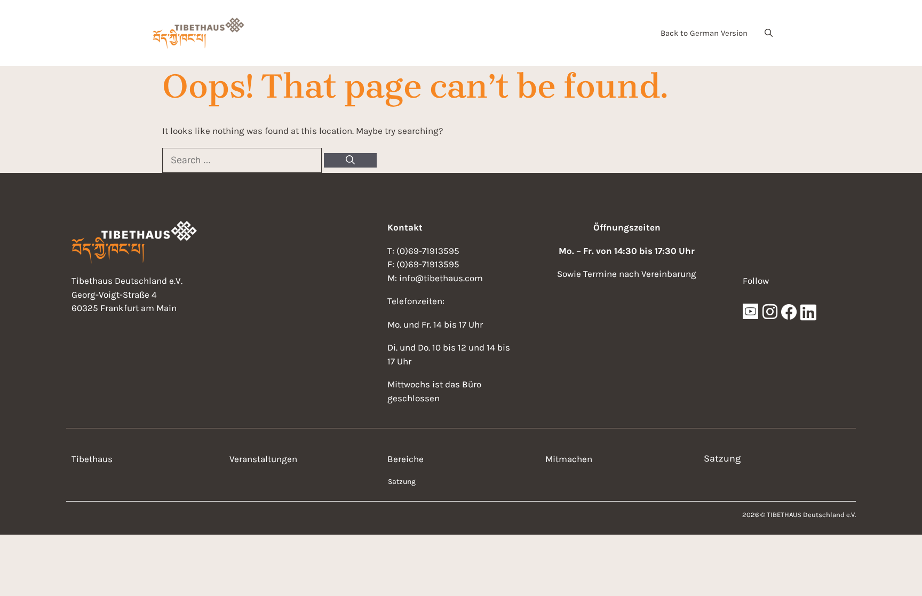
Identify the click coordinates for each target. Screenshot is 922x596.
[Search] (350, 160)
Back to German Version (704, 33)
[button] (768, 33)
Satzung (402, 481)
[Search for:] (243, 160)
